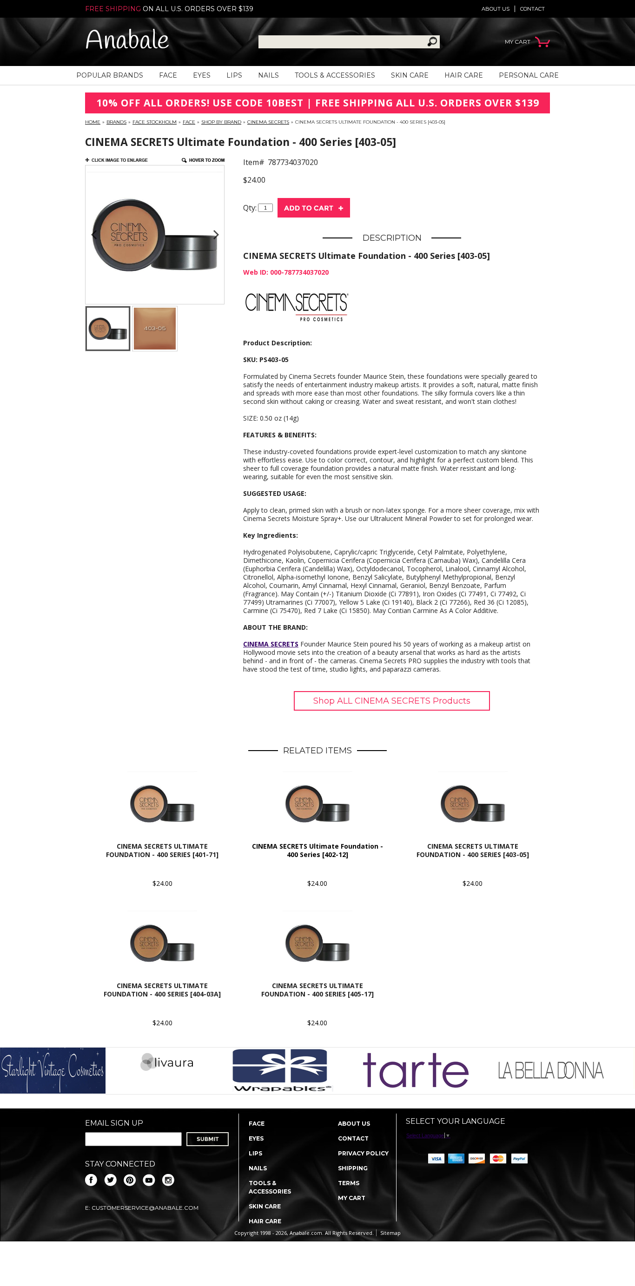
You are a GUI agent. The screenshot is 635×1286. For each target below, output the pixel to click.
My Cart (351, 1197)
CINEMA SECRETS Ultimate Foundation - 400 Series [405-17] (317, 989)
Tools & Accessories (335, 75)
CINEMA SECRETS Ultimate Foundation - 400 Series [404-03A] (162, 989)
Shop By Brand (221, 122)
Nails (268, 75)
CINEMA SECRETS (268, 122)
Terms (348, 1183)
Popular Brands (109, 75)
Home (92, 122)
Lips (234, 75)
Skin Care (410, 75)
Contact (532, 9)
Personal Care (529, 75)
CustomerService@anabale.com (145, 1207)
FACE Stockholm (154, 122)
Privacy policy (363, 1153)
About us (495, 9)
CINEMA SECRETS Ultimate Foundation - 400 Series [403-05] (473, 850)
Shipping (353, 1168)
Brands (116, 122)
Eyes (202, 75)
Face (168, 75)
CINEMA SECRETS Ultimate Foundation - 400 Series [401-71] (162, 850)
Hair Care (463, 75)
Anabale (127, 41)
